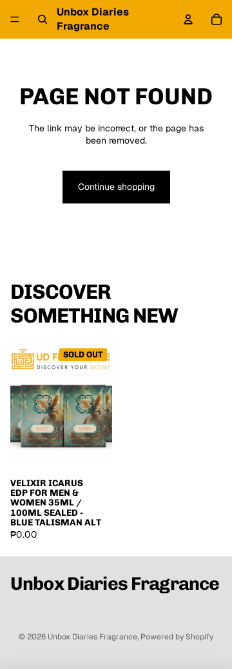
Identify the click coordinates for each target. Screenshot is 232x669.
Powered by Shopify (176, 637)
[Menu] (15, 19)
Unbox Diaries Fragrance (92, 637)
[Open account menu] (188, 19)
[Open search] (42, 19)
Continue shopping (116, 187)
